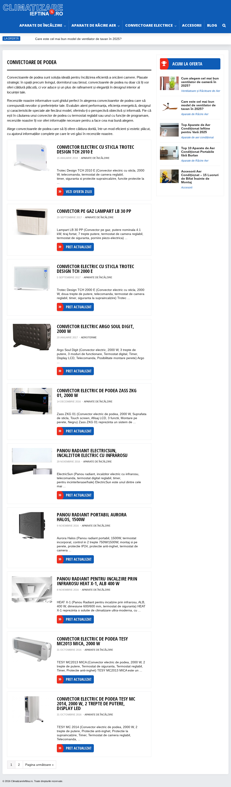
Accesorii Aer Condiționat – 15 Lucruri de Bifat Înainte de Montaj (200, 176)
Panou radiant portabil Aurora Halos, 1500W (92, 516)
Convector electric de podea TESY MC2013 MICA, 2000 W (92, 641)
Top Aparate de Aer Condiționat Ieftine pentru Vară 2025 (195, 128)
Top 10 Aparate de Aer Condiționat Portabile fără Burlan (198, 151)
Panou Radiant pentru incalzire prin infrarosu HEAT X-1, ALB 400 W (97, 581)
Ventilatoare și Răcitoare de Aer (200, 91)
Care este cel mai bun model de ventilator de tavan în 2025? (78, 39)
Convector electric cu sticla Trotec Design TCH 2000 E (95, 268)
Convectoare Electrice (149, 25)
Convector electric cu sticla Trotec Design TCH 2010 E (95, 149)
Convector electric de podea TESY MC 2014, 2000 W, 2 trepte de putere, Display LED (96, 703)
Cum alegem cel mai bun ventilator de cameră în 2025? (200, 82)
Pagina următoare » (39, 764)
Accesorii (191, 25)
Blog (212, 25)
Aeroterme (89, 337)
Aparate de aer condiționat (197, 137)
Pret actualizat (79, 246)
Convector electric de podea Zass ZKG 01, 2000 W (96, 392)
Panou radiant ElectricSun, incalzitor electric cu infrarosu (92, 452)
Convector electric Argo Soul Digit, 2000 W (95, 328)
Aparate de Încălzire (40, 25)
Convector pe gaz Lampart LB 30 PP (94, 210)
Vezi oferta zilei (79, 191)
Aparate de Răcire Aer (94, 25)
